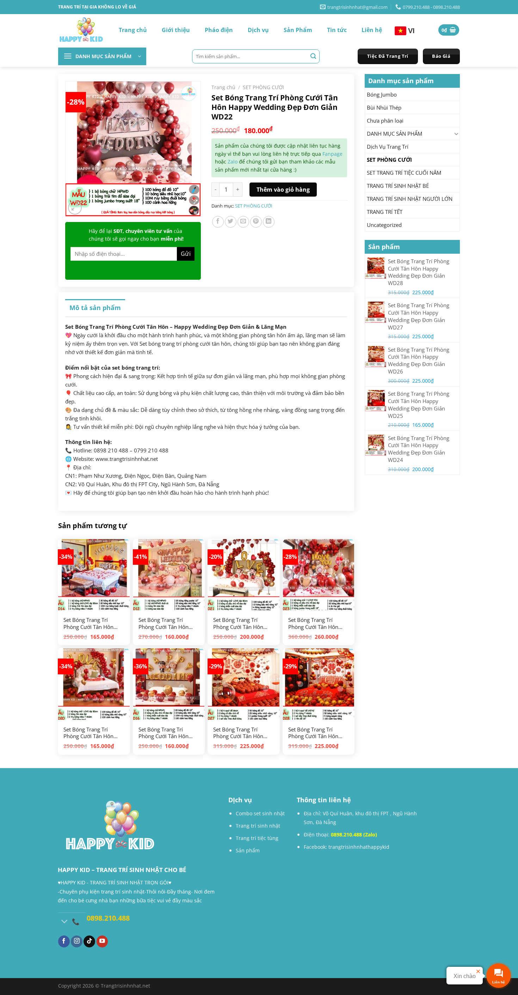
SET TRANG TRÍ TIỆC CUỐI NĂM (404, 172)
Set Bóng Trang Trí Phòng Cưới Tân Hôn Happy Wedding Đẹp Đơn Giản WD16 (163, 733)
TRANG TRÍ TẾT (384, 211)
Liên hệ (372, 30)
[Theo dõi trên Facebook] (64, 941)
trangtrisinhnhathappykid (358, 846)
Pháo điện (219, 30)
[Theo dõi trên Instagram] (76, 941)
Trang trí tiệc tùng (257, 838)
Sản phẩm (248, 850)
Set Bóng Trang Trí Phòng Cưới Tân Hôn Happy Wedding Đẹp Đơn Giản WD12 (163, 623)
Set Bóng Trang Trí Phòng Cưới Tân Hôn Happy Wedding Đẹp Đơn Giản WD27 (238, 733)
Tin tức (337, 30)
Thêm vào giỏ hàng (283, 189)
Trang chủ (133, 30)
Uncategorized (384, 224)
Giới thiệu (176, 30)
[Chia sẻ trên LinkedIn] (269, 222)
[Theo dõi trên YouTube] (102, 941)
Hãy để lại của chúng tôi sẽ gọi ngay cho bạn (136, 235)
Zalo (233, 161)
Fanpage (332, 153)
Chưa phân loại (385, 120)
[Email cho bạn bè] (243, 222)
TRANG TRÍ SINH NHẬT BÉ (398, 185)
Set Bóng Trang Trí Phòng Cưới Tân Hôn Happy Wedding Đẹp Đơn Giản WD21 (238, 623)
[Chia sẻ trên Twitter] (230, 222)
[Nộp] (313, 56)
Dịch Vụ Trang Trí (387, 146)
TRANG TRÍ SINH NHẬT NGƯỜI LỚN (409, 198)
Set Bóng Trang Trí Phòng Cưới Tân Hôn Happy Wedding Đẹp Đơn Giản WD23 (313, 623)
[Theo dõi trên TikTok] (89, 941)
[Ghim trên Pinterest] (256, 222)
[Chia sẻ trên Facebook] (218, 222)
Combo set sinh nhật (260, 813)
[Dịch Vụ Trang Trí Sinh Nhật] (81, 30)
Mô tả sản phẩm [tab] (95, 307)
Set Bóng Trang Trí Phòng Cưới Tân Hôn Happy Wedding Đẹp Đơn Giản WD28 (313, 733)
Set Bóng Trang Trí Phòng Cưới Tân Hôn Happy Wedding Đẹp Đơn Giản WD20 (88, 733)
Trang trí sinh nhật (258, 825)
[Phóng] (75, 208)
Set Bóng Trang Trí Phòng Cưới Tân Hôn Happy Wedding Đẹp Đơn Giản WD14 (88, 623)
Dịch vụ (258, 30)
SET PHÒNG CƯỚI (389, 159)
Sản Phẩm (298, 30)
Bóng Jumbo (382, 94)
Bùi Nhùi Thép (384, 107)
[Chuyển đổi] (457, 133)
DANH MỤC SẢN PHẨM (394, 133)
